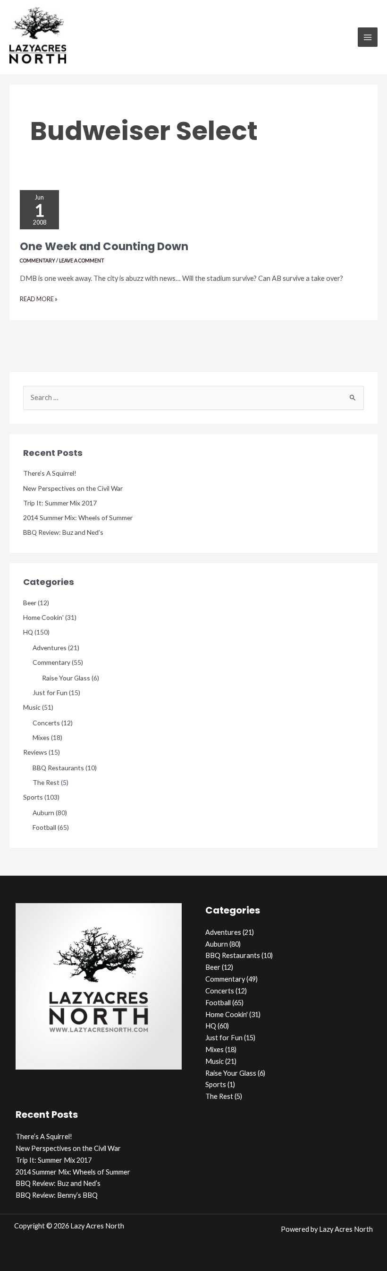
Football (44, 827)
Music (32, 707)
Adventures (50, 648)
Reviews (35, 752)
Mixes (41, 737)
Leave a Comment (81, 260)
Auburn (43, 813)
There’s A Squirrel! (49, 473)
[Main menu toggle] (368, 37)
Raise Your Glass (66, 678)
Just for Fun (50, 692)
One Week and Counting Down (104, 246)
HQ (28, 632)
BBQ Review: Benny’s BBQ (57, 1195)
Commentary (37, 260)
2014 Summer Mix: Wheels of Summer (78, 518)
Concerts (46, 723)
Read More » (39, 300)
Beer (29, 603)
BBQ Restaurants (58, 768)
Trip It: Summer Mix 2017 (60, 503)
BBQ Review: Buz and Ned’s (63, 532)
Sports (33, 797)
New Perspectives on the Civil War (73, 488)
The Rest (46, 782)
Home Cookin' (43, 617)
